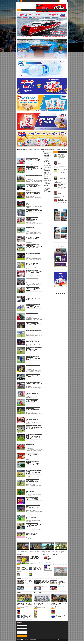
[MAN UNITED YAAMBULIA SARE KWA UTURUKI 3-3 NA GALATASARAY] (21, 193)
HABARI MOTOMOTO (35, 166)
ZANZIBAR (54, 564)
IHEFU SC (37, 347)
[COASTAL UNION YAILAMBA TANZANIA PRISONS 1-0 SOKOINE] (21, 445)
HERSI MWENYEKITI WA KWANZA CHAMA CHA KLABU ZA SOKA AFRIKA (34, 186)
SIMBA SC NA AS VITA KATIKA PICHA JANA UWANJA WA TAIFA (62, 170)
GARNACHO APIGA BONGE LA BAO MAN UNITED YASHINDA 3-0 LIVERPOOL (33, 341)
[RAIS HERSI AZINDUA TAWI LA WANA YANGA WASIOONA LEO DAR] (21, 279)
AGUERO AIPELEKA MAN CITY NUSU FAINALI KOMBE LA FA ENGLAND (62, 162)
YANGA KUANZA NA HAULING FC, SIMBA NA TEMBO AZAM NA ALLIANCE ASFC (34, 247)
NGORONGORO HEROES (28, 218)
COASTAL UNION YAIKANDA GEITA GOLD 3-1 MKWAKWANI (34, 169)
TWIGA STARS (37, 175)
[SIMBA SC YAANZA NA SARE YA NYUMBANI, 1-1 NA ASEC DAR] (21, 392)
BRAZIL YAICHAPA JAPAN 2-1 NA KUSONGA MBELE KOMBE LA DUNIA (24, 604)
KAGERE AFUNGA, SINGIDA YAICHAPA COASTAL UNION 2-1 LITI (33, 307)
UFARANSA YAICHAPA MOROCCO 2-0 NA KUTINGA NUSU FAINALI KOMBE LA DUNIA (24, 569)
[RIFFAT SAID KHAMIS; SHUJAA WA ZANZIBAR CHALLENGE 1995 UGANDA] (36, 615)
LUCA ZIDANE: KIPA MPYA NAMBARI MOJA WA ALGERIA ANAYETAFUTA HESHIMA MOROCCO (60, 611)
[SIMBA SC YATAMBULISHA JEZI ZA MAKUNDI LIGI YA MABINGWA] (21, 498)
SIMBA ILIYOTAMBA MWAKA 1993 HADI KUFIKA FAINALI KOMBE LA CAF (48, 558)
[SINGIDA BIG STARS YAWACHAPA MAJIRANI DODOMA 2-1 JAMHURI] (21, 408)
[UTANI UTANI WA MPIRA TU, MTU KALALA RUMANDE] (53, 616)
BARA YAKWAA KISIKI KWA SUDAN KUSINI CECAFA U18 (32, 220)
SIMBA (36, 209)
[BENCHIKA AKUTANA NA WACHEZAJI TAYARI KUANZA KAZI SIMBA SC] (21, 237)
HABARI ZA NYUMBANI (28, 167)
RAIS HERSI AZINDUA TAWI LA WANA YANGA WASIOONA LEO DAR (33, 281)
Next (66, 571)
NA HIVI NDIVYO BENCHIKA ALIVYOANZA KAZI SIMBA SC (34, 211)
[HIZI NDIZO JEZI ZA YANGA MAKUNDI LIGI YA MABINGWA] (21, 490)
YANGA (36, 399)
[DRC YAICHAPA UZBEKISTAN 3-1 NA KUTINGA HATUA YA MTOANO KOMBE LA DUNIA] (19, 611)
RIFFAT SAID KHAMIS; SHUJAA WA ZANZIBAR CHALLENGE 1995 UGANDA (43, 615)
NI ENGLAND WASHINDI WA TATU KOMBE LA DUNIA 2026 (43, 149)
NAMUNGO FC (31, 357)
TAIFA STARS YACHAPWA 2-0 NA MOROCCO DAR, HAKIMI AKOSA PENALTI (34, 508)
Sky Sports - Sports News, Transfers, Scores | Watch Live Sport (47, 192)
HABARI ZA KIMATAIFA (33, 192)
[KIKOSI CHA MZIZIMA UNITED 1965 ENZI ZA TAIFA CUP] (42, 595)
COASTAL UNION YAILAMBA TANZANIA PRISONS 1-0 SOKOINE (33, 446)
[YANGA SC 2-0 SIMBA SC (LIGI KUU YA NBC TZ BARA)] (23, 544)
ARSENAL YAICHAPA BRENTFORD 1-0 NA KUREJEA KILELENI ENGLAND (34, 367)
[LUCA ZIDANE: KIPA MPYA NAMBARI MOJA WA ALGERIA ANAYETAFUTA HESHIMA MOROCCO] (53, 611)
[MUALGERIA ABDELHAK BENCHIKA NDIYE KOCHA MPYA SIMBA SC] (21, 418)
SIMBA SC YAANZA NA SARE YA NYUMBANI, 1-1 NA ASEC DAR (32, 393)
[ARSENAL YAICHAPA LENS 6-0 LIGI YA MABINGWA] (21, 202)
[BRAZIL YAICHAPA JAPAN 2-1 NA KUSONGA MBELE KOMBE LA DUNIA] (25, 595)
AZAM (28, 244)
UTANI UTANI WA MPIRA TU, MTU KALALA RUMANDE (60, 616)
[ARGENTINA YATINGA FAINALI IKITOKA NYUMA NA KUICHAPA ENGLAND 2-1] (37, 581)
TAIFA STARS (34, 9)
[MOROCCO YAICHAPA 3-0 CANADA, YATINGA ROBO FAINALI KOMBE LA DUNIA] (19, 573)
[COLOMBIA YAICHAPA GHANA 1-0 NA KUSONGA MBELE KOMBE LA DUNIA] (31, 573)
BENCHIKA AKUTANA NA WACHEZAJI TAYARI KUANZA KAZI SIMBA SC (33, 238)
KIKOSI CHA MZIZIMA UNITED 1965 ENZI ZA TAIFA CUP (41, 604)
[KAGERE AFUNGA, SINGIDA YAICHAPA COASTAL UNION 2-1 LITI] (21, 305)
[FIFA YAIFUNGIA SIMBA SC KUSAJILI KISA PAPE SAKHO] (21, 454)
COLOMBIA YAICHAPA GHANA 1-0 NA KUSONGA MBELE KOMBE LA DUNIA (37, 574)
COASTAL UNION (28, 166)
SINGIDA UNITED (31, 305)
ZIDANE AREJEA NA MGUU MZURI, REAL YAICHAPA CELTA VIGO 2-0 (61, 185)
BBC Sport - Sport (46, 161)
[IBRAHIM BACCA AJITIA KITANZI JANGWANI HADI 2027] (21, 263)
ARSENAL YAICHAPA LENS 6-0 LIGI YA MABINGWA (33, 203)
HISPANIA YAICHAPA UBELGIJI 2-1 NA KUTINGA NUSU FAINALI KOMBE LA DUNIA (62, 587)
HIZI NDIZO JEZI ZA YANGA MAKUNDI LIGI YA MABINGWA (33, 491)
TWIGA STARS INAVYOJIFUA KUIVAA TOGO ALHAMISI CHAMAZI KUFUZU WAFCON (33, 289)
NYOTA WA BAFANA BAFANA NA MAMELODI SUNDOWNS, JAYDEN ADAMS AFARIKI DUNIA (35, 558)
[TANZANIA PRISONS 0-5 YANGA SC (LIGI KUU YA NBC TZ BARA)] (48, 544)
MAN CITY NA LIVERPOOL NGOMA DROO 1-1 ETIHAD (34, 384)
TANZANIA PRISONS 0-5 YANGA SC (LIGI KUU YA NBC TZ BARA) (47, 552)
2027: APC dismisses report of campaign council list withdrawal (47, 178)
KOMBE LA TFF (29, 9)
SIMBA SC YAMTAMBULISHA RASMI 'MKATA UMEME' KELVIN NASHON (25, 149)
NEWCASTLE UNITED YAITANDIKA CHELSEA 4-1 (32, 376)
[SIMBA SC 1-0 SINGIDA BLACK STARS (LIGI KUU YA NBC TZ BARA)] (60, 544)
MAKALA (52, 592)
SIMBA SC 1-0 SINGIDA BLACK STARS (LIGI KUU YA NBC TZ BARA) (60, 552)
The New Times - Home (47, 183)
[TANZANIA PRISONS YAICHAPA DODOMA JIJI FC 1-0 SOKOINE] (21, 228)
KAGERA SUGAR (37, 470)
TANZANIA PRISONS (32, 227)
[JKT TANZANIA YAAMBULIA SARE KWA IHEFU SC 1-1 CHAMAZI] (21, 348)
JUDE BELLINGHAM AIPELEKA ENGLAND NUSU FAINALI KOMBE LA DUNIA (45, 587)
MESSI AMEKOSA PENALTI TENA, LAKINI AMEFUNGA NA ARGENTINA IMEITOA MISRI (37, 569)
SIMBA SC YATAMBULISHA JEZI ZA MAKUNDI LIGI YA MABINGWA (32, 499)
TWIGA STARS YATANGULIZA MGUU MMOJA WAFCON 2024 (33, 177)
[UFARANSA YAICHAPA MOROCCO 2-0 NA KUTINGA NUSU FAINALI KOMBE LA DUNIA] (19, 568)
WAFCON (40, 175)
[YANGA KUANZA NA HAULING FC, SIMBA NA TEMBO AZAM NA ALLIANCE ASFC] (21, 245)
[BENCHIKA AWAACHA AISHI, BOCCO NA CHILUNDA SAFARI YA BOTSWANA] (21, 159)
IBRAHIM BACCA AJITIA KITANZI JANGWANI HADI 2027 (32, 264)
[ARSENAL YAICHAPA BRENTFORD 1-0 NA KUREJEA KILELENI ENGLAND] (21, 366)
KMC (40, 470)
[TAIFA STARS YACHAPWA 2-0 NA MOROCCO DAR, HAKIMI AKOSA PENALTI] (21, 506)
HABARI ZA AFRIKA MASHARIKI (44, 9)
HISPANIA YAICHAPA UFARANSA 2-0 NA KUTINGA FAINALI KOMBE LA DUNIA (62, 582)
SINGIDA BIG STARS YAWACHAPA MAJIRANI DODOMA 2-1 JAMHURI (32, 410)
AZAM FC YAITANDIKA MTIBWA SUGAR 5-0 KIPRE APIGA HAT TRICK (34, 428)
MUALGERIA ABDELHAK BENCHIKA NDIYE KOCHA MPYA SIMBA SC (33, 419)
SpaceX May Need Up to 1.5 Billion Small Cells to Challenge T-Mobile (47, 173)
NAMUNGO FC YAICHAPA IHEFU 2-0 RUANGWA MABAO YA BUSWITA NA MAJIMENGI (33, 437)
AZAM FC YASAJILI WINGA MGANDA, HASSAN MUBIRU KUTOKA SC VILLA (62, 192)
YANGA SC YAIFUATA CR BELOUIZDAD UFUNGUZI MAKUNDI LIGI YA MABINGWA (33, 525)
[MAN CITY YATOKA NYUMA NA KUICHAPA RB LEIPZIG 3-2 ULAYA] (21, 254)
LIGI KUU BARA (24, 9)
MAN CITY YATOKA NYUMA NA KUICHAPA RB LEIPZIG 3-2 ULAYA (32, 255)
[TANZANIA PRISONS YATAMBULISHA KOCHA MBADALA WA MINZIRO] (21, 462)
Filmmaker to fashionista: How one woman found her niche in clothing (47, 185)
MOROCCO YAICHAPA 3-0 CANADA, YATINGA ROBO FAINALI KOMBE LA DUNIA (25, 574)
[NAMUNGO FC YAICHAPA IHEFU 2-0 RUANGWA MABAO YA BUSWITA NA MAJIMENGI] (21, 435)
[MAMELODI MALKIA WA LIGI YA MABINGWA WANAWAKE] (21, 533)
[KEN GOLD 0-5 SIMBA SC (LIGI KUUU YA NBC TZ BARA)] (36, 544)
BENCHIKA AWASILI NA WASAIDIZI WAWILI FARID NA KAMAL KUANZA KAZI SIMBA (34, 298)
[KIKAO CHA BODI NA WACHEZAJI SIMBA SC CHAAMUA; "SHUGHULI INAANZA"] (21, 314)
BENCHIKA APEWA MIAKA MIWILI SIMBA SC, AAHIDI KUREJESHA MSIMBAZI (34, 272)
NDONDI (38, 9)
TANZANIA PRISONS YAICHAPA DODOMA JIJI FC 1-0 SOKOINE (34, 229)
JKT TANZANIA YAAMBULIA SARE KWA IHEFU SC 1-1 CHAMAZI (33, 350)
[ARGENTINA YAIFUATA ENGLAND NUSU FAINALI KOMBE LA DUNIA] (21, 587)
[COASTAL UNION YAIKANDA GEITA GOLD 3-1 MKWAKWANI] (21, 167)
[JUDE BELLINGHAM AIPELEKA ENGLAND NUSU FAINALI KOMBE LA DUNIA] (37, 587)
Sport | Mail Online (46, 153)
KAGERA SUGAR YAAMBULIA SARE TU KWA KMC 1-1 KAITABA (33, 473)
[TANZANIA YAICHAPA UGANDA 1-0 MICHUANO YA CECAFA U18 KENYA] (21, 331)
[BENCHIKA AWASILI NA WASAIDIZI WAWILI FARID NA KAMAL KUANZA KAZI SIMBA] (21, 297)
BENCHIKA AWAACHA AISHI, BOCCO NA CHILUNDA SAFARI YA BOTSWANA (33, 160)
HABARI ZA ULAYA (52, 9)
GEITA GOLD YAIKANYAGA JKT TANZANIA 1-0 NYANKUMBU (34, 482)
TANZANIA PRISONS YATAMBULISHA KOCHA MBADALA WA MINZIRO (33, 464)
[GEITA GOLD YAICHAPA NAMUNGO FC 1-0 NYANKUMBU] (21, 357)
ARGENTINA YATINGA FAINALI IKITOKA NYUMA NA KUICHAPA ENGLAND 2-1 (45, 582)
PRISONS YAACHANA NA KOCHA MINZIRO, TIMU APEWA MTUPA (32, 517)
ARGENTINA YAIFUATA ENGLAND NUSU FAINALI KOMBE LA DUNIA (28, 587)
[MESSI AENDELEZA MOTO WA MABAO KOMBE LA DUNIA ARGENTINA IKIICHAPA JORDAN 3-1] (19, 616)
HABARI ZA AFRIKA (19, 554)
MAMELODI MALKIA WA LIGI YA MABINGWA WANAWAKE (32, 534)
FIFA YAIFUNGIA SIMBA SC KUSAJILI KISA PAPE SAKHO (34, 455)
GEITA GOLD (31, 166)
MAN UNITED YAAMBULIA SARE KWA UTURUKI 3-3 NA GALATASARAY (33, 194)
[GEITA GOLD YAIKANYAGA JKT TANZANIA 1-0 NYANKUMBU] (21, 480)
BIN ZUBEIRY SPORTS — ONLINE (25, 639)
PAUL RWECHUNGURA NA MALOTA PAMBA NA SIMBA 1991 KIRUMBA (43, 611)
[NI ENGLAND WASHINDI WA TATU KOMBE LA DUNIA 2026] (21, 581)
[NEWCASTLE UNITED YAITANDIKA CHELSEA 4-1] (21, 375)
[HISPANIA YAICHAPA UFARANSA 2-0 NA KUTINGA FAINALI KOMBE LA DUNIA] (54, 581)
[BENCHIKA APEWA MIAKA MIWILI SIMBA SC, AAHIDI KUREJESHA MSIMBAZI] (21, 271)
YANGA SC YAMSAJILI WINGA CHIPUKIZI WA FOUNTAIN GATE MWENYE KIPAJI (62, 149)
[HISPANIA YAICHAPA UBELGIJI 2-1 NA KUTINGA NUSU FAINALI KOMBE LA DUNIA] (54, 587)
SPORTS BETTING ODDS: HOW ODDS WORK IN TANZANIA (58, 604)
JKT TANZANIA (40, 347)
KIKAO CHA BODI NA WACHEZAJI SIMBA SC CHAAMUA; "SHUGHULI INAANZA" (33, 315)
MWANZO (19, 9)
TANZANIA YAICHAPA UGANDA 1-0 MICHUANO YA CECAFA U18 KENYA (33, 332)
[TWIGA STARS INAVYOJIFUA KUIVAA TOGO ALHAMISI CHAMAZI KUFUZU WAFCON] (21, 288)
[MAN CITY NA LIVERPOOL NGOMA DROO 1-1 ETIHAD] (21, 383)
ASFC (26, 244)
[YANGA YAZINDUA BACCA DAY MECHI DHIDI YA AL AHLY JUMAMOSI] (21, 323)
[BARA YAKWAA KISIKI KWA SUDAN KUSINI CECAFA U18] (21, 218)
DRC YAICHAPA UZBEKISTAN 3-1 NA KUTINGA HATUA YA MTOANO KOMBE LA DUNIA (26, 611)
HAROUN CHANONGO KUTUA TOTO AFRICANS (62, 155)
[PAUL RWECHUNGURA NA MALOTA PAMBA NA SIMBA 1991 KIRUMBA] (36, 611)
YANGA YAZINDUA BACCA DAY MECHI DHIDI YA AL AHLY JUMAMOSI (33, 324)
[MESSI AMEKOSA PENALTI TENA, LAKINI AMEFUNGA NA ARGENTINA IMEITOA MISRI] (31, 568)
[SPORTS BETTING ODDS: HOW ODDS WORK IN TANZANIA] (59, 595)
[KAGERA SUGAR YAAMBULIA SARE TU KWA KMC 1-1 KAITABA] (21, 471)
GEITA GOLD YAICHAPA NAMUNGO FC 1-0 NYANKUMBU (34, 359)
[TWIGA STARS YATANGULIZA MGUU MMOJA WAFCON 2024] (21, 176)
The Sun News (46, 176)
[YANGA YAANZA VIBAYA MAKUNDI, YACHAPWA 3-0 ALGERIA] (21, 400)
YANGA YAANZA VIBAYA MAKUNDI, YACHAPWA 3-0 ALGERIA (33, 401)
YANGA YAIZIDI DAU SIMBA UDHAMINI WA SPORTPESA (47, 189)
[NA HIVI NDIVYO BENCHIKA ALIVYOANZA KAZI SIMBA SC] (21, 210)
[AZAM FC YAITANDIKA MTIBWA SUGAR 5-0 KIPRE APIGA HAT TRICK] (21, 426)
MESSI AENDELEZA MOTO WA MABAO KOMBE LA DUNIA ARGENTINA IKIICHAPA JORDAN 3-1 (26, 616)
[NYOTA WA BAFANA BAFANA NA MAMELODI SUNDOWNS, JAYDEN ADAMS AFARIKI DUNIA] (23, 557)
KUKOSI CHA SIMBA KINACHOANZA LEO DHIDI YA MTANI (62, 200)
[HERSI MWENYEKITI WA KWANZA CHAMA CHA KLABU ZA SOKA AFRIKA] (21, 185)
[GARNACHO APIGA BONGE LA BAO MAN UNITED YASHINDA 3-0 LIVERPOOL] (21, 340)
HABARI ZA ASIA (19, 592)
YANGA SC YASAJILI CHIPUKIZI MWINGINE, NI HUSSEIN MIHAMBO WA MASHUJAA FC (62, 177)
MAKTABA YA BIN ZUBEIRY (37, 592)
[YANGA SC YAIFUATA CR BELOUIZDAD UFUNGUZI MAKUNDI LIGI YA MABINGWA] (21, 524)
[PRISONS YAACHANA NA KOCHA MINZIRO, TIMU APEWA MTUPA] (21, 516)
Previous (54, 571)
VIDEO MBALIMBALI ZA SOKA (21, 541)
